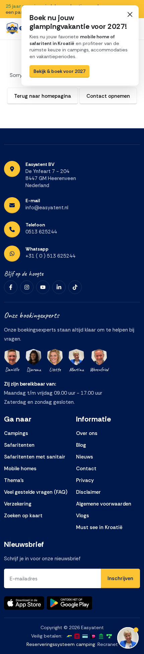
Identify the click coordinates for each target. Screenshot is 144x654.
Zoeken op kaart (23, 515)
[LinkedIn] (59, 287)
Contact (86, 468)
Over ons (86, 433)
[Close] (129, 14)
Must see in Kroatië (99, 527)
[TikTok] (75, 287)
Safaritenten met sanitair (34, 456)
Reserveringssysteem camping (60, 644)
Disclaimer (88, 492)
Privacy (85, 480)
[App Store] (24, 603)
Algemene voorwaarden (103, 503)
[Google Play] (69, 603)
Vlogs (82, 515)
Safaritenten (19, 445)
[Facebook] (10, 287)
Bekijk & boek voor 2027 (59, 71)
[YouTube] (43, 287)
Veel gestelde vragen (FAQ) (35, 492)
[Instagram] (26, 287)
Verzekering (17, 503)
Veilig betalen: (46, 636)
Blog (81, 445)
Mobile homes (20, 468)
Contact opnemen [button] (108, 96)
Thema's (14, 480)
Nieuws (84, 456)
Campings (16, 433)
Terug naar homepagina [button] (42, 96)
